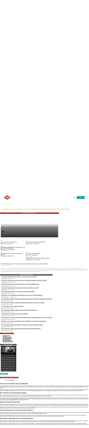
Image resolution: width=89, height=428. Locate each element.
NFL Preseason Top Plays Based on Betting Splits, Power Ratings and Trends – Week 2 (27, 317)
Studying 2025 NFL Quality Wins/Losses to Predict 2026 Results (20, 284)
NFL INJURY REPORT (7, 339)
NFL (1, 240)
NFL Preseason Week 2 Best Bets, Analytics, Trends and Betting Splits (22, 325)
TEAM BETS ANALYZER (7, 336)
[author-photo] (1, 243)
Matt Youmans (30, 259)
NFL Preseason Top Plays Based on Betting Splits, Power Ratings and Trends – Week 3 (13, 248)
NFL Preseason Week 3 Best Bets (33, 253)
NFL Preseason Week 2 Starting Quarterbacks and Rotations (19, 310)
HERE (13, 380)
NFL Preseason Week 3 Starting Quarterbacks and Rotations (11, 254)
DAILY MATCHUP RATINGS (8, 341)
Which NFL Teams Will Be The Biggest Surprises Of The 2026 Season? (22, 295)
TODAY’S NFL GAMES (7, 335)
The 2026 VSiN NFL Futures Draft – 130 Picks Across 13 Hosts (19, 276)
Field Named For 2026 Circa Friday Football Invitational (37, 258)
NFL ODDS (5, 336)
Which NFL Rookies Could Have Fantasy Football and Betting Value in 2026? (24, 280)
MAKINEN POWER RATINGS (8, 341)
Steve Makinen (5, 249)
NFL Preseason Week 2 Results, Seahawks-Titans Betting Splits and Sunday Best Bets (26, 299)
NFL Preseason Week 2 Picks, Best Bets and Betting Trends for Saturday (22, 302)
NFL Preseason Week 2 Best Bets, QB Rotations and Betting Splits (21, 328)
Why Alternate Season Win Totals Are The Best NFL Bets (18, 291)
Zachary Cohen (4, 297)
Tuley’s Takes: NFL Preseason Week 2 (12, 306)
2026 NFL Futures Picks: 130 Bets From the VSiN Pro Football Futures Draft (23, 321)
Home (1, 204)
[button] (66, 197)
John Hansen (4, 289)
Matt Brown (4, 282)
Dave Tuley (4, 243)
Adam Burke (30, 243)
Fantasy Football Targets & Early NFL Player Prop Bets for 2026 (20, 288)
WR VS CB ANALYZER (7, 337)
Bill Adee (29, 255)
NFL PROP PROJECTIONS (7, 338)
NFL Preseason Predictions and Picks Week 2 (14, 313)
